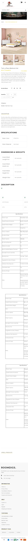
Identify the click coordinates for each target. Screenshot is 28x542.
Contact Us (3, 502)
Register (3, 506)
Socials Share (4, 88)
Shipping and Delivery (6, 508)
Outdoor (18, 532)
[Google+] (17, 88)
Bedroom (4, 532)
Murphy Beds (4, 518)
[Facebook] (11, 88)
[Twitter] (14, 88)
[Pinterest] (20, 88)
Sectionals (3, 522)
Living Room (11, 532)
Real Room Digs (8, 105)
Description (5, 113)
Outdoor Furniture (5, 524)
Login (2, 504)
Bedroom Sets (4, 520)
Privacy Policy (4, 488)
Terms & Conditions (5, 493)
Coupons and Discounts (6, 495)
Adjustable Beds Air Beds (7, 516)
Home (2, 22)
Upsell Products (6, 452)
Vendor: (3, 105)
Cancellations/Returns (6, 490)
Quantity (3, 94)
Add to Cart (6, 97)
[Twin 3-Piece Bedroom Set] (14, 41)
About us (3, 486)
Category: (3, 103)
